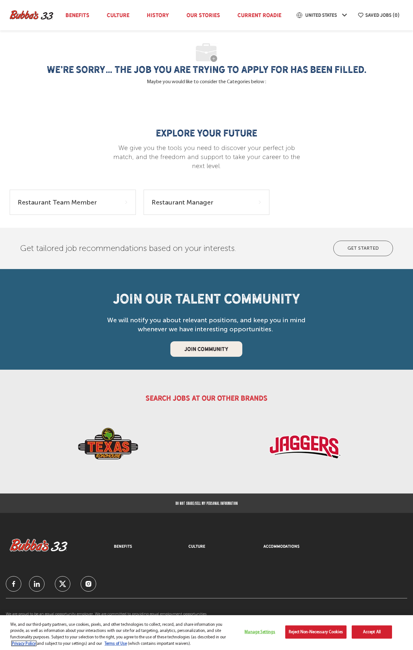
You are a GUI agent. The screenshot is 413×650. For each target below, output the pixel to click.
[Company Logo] (33, 15)
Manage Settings (260, 632)
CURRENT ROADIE (259, 15)
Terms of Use (116, 643)
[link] (108, 446)
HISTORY (158, 15)
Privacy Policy (24, 643)
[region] (206, 632)
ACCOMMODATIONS (281, 546)
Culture (118, 15)
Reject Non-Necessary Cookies (316, 632)
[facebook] (13, 584)
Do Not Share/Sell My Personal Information (207, 503)
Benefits (77, 15)
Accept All (372, 632)
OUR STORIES (203, 15)
